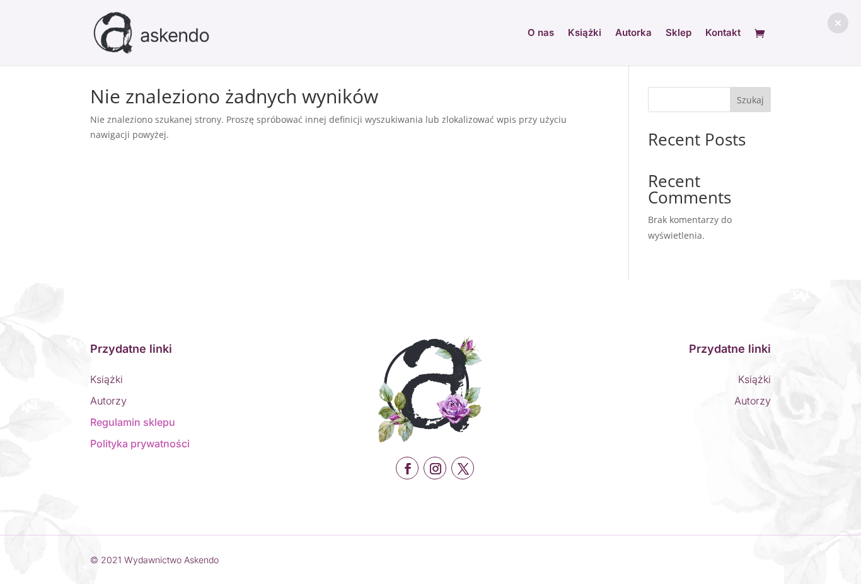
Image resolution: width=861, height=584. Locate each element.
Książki (584, 33)
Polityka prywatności (140, 443)
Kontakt (723, 33)
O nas (541, 33)
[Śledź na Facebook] (407, 468)
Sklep (678, 33)
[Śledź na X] (462, 468)
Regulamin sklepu (132, 422)
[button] (838, 23)
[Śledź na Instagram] (435, 468)
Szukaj (750, 100)
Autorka (633, 33)
